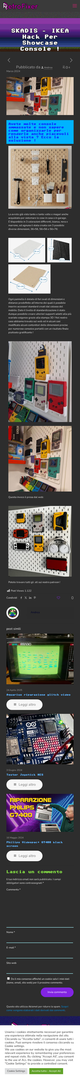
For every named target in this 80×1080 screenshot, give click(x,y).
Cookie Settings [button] (16, 1071)
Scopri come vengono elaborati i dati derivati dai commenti (37, 1008)
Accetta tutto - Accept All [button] (46, 1071)
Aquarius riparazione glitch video (38, 694)
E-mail (11, 947)
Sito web (11, 963)
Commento (13, 889)
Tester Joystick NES (24, 774)
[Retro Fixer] (21, 6)
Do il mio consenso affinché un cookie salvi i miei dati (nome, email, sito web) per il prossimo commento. (37, 980)
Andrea (48, 67)
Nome (10, 932)
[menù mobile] (74, 6)
